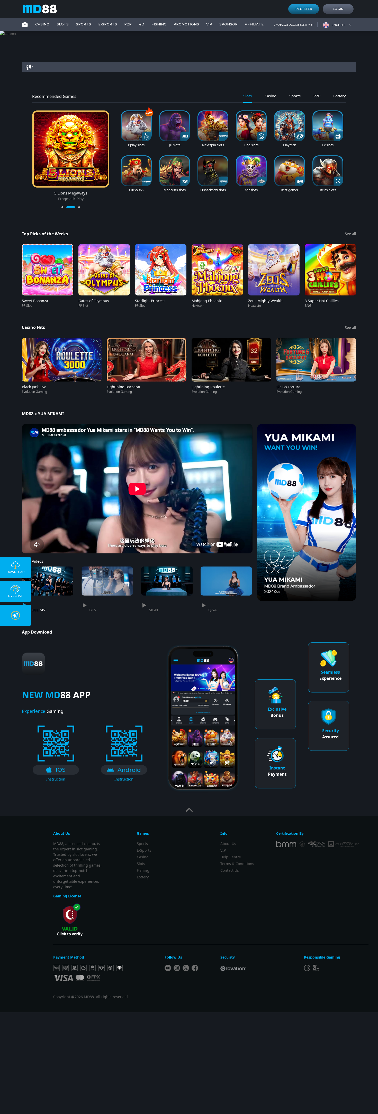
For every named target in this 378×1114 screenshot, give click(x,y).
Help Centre (230, 857)
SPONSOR (228, 24)
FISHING (158, 24)
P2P (128, 24)
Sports (142, 843)
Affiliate (254, 24)
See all (350, 233)
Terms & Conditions (237, 863)
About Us (228, 843)
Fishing (143, 870)
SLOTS (63, 24)
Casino (142, 857)
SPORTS (83, 24)
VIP (209, 24)
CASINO (42, 24)
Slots (141, 863)
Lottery (143, 877)
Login (338, 9)
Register (303, 9)
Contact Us (229, 870)
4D (141, 24)
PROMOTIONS (186, 24)
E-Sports (107, 24)
